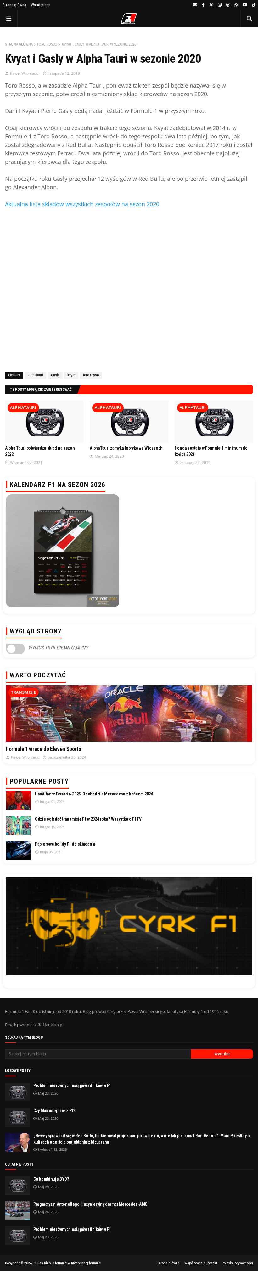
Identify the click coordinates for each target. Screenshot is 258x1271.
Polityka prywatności (237, 1263)
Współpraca (40, 5)
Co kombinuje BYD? (51, 1179)
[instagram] (219, 5)
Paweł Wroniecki (24, 73)
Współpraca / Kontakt (200, 1263)
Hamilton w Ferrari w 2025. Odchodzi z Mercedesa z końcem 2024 (94, 793)
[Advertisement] (129, 289)
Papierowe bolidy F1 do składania (65, 844)
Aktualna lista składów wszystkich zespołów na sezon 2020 (82, 204)
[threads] (228, 5)
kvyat (71, 375)
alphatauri (35, 375)
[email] (195, 5)
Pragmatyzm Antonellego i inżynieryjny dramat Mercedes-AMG (90, 1204)
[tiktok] (252, 5)
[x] (211, 5)
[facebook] (203, 5)
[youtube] (245, 5)
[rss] (236, 5)
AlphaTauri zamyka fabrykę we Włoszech (126, 447)
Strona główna (14, 5)
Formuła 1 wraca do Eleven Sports (43, 749)
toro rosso (46, 44)
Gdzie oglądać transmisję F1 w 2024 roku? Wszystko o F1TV (88, 818)
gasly (55, 375)
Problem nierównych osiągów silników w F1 (72, 1085)
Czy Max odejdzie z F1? (54, 1110)
